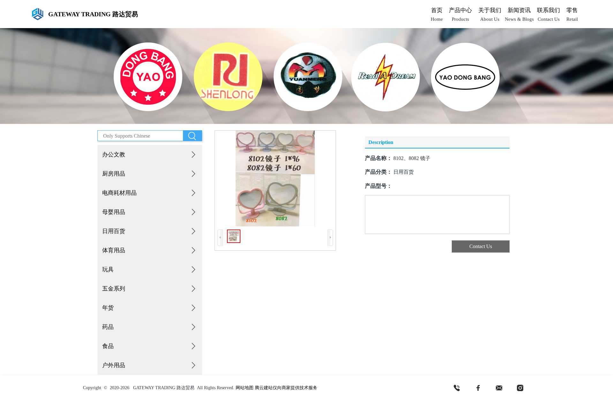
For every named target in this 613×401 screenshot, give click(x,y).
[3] (499, 387)
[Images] (275, 178)
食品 (108, 346)
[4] (520, 387)
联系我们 (548, 10)
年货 (108, 308)
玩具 (108, 269)
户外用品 (113, 365)
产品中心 (460, 10)
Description (380, 142)
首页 (437, 10)
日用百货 (113, 231)
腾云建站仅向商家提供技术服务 (286, 387)
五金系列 (113, 288)
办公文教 (113, 154)
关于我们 (489, 10)
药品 (108, 327)
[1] (457, 387)
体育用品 (113, 250)
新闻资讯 (519, 10)
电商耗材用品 (119, 193)
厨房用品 (113, 173)
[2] (478, 387)
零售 (572, 10)
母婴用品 (113, 212)
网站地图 (245, 387)
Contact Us (480, 246)
